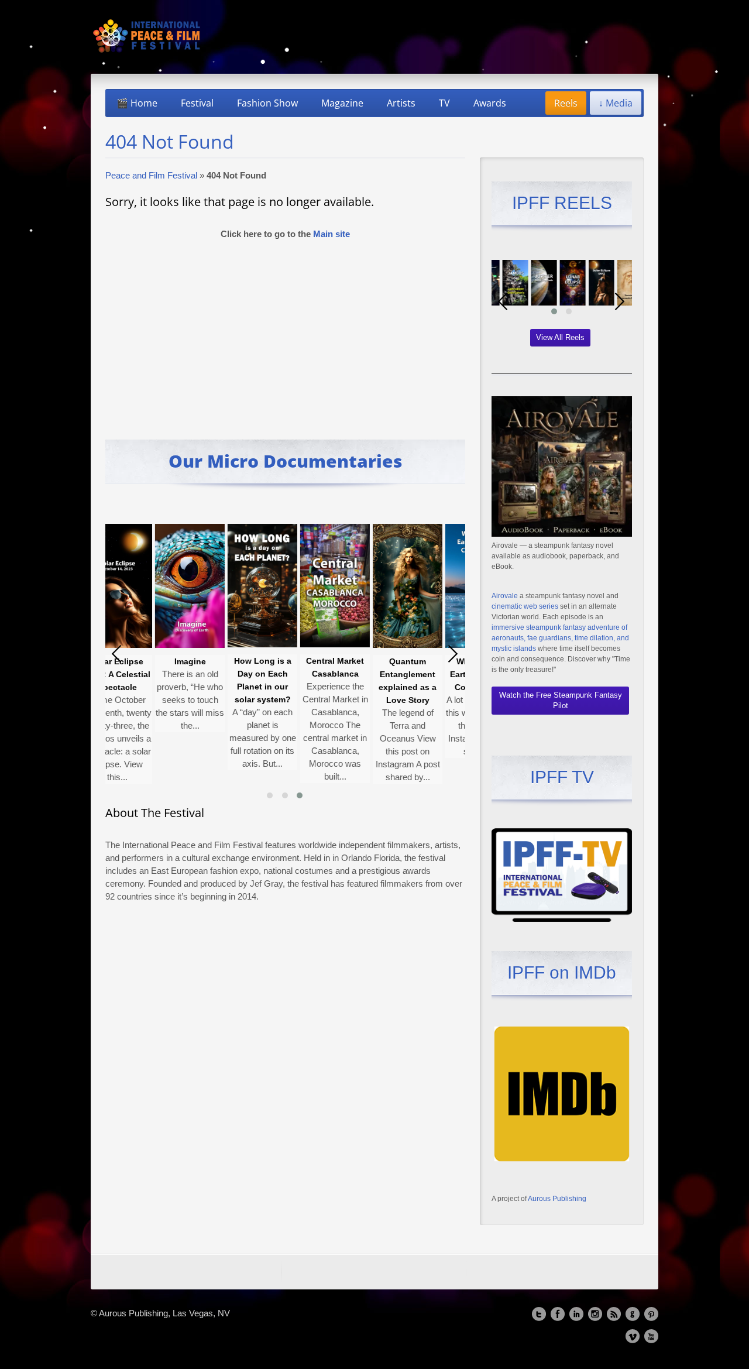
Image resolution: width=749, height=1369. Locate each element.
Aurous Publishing (557, 1199)
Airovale (505, 596)
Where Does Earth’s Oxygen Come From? (449, 674)
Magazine (342, 103)
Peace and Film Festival (151, 175)
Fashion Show (267, 103)
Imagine (159, 661)
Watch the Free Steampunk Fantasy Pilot (560, 700)
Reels (566, 103)
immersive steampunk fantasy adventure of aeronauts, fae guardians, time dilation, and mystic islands (560, 638)
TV (444, 103)
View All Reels (560, 337)
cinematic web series (525, 606)
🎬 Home (136, 103)
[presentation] (117, 653)
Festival (197, 103)
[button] (270, 795)
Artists (401, 103)
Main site (331, 234)
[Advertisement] (285, 334)
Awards (489, 103)
